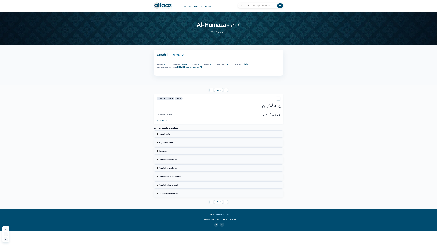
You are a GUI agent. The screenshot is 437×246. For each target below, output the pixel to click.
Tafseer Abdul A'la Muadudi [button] (169, 193)
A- (5, 239)
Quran (209, 6)
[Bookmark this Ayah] (278, 99)
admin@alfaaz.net (222, 214)
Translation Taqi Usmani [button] (168, 159)
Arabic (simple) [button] (164, 134)
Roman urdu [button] (163, 151)
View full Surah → (163, 121)
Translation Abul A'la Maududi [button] (170, 176)
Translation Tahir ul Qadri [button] (168, 185)
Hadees (199, 6)
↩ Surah (218, 90)
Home (188, 6)
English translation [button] (166, 142)
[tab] (218, 134)
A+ (6, 229)
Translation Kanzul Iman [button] (168, 168)
